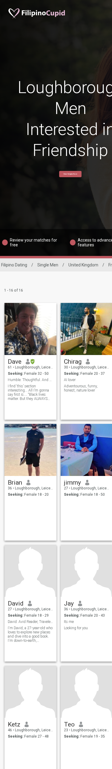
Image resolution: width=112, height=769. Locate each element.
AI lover (70, 380)
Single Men (47, 265)
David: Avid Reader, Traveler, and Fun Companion (30, 622)
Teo (69, 724)
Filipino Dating (14, 265)
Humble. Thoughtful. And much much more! (30, 380)
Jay (69, 603)
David (16, 603)
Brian (15, 482)
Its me (69, 622)
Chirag (73, 361)
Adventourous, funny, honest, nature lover (81, 388)
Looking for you (76, 628)
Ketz (14, 724)
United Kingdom (83, 265)
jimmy (72, 482)
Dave (15, 361)
